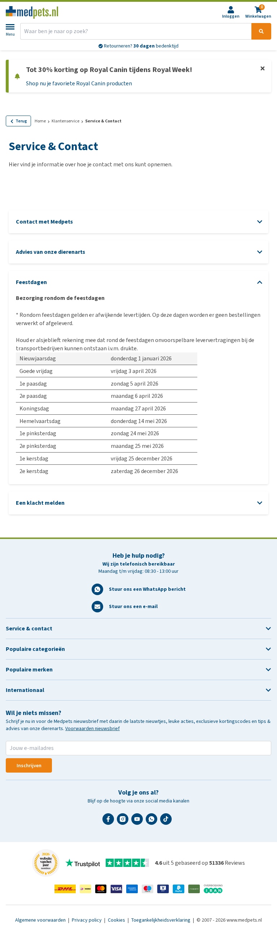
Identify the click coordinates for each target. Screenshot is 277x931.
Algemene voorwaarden (41, 920)
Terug (21, 121)
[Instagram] (124, 822)
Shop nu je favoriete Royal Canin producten (79, 83)
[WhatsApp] (153, 822)
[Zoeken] (261, 31)
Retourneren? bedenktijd (141, 45)
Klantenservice (65, 121)
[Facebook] (109, 822)
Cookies (117, 920)
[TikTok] (167, 822)
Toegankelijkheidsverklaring (161, 920)
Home (40, 121)
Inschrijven (29, 765)
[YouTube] (138, 822)
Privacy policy (87, 920)
